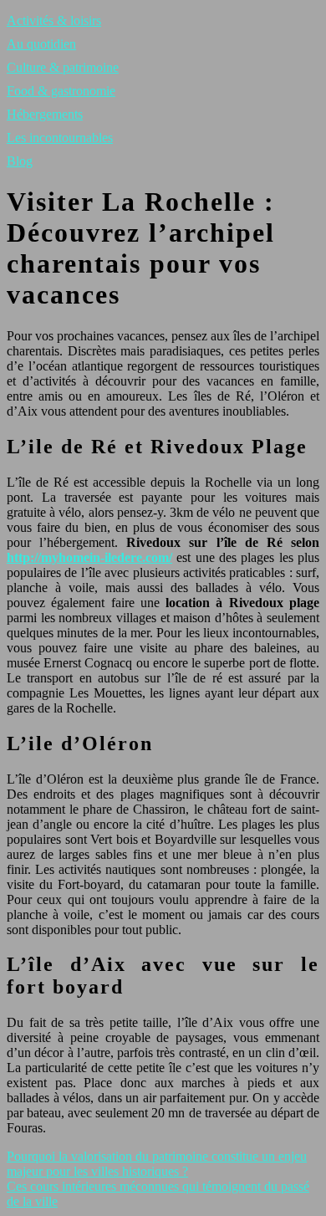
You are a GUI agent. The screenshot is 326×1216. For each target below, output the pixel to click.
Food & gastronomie (61, 91)
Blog (20, 161)
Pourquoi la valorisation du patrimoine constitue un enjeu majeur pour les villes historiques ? (157, 1163)
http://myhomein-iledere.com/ (89, 557)
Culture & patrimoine (63, 67)
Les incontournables (60, 137)
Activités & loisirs (54, 20)
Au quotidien (41, 44)
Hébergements (45, 114)
